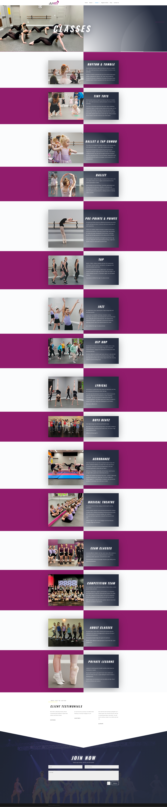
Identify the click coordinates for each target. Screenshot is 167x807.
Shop (111, 2)
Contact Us (116, 2)
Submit (115, 783)
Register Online (104, 2)
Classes (96, 2)
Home (86, 2)
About (90, 2)
